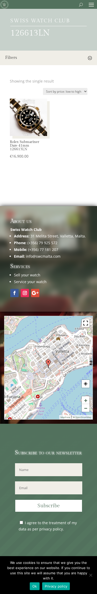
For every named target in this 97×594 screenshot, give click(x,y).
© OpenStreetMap (82, 417)
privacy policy (51, 529)
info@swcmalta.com (43, 256)
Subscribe (49, 506)
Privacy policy (56, 586)
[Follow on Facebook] (14, 293)
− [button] (86, 408)
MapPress (65, 417)
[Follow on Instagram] (25, 293)
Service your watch (30, 281)
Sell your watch (27, 274)
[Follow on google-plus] (35, 293)
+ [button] (86, 400)
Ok (34, 586)
